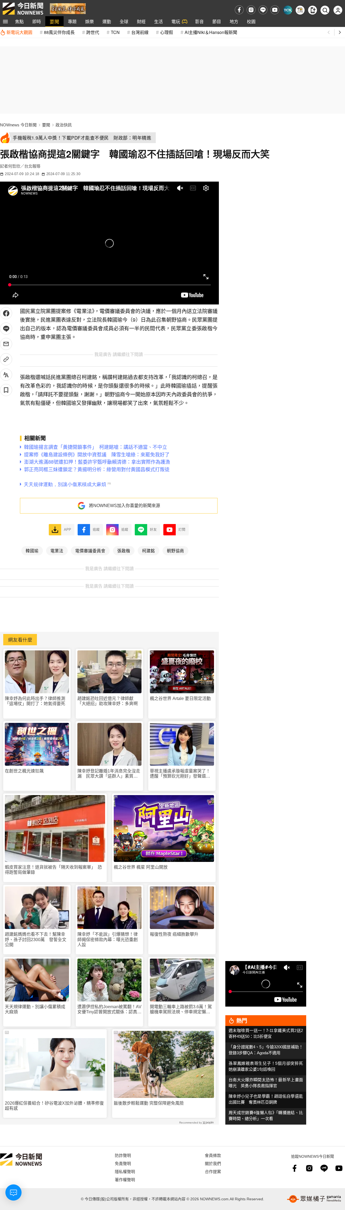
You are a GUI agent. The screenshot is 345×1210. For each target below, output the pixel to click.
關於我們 (213, 1163)
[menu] (5, 21)
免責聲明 (123, 1163)
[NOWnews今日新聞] (23, 8)
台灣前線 (140, 32)
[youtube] (274, 9)
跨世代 (92, 32)
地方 (234, 21)
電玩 (175, 21)
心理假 (166, 32)
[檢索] (324, 10)
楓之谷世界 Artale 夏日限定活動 (180, 698)
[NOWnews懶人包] (300, 10)
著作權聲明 (125, 1179)
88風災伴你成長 (59, 32)
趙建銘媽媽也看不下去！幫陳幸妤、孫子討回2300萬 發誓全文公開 (35, 939)
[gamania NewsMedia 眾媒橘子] (314, 1199)
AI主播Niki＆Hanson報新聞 (211, 32)
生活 (158, 21)
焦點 (19, 21)
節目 (216, 21)
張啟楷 (123, 550)
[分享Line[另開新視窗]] (6, 329)
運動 (106, 21)
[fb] (239, 9)
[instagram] (251, 9)
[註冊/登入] (337, 10)
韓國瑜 (32, 550)
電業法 (56, 550)
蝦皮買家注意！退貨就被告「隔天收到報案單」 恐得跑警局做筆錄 (53, 870)
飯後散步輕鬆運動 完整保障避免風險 (149, 1103)
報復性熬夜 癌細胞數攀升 (174, 934)
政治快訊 (64, 125)
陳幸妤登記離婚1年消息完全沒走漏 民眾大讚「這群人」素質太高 (108, 774)
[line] (262, 9)
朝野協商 (175, 550)
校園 (251, 21)
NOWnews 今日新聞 (18, 125)
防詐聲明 (123, 1155)
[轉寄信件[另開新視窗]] (6, 344)
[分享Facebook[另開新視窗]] (6, 313)
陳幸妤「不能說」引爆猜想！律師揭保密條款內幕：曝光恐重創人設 (107, 939)
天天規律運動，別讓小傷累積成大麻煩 (35, 1009)
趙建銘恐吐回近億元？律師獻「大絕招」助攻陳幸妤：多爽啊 (107, 701)
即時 (36, 21)
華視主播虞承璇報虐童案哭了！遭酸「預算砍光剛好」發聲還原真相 (180, 774)
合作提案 (213, 1171)
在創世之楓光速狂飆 (24, 771)
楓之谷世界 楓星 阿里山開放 (141, 867)
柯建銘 (148, 550)
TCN (115, 32)
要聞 (54, 21)
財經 (141, 21)
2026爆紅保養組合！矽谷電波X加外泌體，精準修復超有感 (54, 1106)
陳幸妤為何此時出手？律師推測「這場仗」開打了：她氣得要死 (35, 701)
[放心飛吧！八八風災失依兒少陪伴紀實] (68, 8)
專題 (72, 21)
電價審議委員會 (90, 550)
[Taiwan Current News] (287, 10)
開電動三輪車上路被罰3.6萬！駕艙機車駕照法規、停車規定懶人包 (181, 1009)
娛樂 (89, 21)
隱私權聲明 (125, 1171)
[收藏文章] (6, 390)
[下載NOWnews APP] (312, 10)
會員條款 (213, 1155)
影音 (199, 21)
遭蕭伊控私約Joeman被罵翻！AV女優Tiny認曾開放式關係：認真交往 (109, 1009)
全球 (124, 21)
